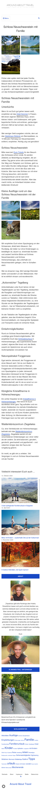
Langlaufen (26, 748)
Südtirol (25, 759)
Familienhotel (5, 744)
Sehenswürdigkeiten (23, 755)
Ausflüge (13, 735)
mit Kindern (33, 748)
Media (26, 774)
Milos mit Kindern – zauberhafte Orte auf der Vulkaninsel (20, 537)
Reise (14, 752)
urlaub (11, 763)
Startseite (4, 774)
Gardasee (31, 744)
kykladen (20, 748)
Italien (2, 748)
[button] (3, 786)
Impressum (19, 774)
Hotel (36, 744)
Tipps (31, 759)
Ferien (26, 744)
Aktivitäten (5, 735)
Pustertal (9, 752)
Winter (3, 767)
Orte (2, 752)
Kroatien (15, 748)
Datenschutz (34, 774)
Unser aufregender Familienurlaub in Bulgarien (17, 505)
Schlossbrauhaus (25, 338)
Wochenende (17, 767)
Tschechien (4, 764)
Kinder (9, 748)
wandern (29, 764)
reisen (25, 752)
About (11, 774)
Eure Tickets (19, 152)
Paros (5, 752)
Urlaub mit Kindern (20, 764)
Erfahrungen (18, 740)
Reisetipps (32, 752)
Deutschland (26, 736)
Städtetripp (18, 759)
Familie (29, 739)
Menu (6, 18)
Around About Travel (20, 784)
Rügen (14, 755)
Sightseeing (34, 755)
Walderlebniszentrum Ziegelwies (16, 432)
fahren (22, 740)
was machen (35, 764)
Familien (36, 740)
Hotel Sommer (22, 114)
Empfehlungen (7, 739)
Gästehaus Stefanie (13, 136)
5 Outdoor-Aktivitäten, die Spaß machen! (14, 570)
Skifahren (4, 759)
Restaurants (4, 755)
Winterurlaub (8, 767)
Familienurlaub (16, 743)
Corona (20, 736)
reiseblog (19, 752)
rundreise (10, 755)
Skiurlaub (12, 759)
